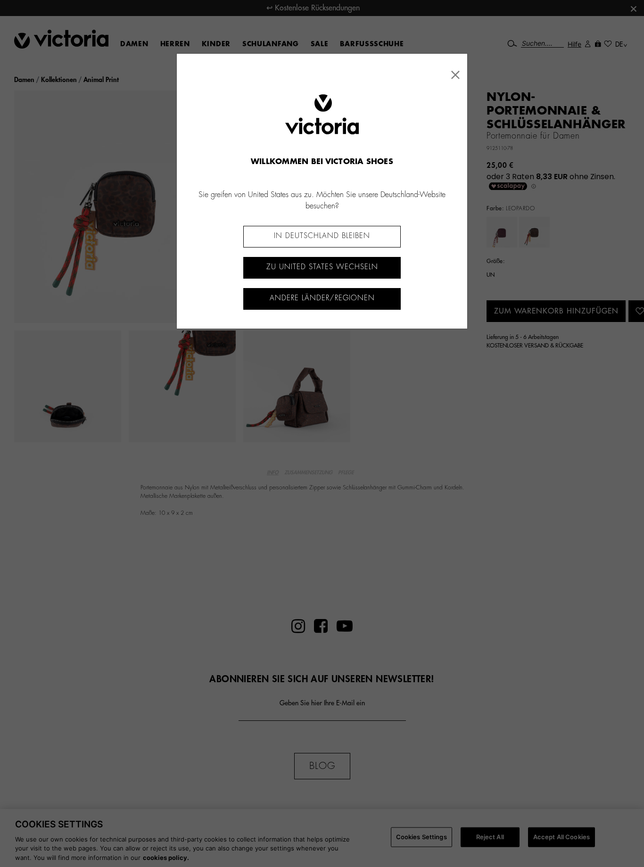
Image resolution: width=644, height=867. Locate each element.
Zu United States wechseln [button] (322, 267)
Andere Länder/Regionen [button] (322, 298)
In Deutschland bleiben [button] (322, 235)
